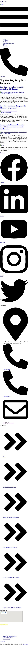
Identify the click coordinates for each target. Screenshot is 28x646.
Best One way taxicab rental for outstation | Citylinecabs (12, 88)
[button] (14, 21)
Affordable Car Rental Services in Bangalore (13, 632)
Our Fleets (5, 40)
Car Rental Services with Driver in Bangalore (13, 630)
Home (4, 39)
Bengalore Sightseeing (8, 43)
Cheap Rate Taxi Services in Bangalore (14, 633)
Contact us (5, 45)
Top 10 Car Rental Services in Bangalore (9, 625)
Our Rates (5, 41)
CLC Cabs (25, 644)
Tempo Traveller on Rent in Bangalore (14, 629)
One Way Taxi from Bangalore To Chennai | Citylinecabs (13, 107)
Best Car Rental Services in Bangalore (17, 624)
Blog (4, 44)
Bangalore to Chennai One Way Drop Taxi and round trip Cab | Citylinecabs (12, 127)
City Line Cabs (3, 1)
